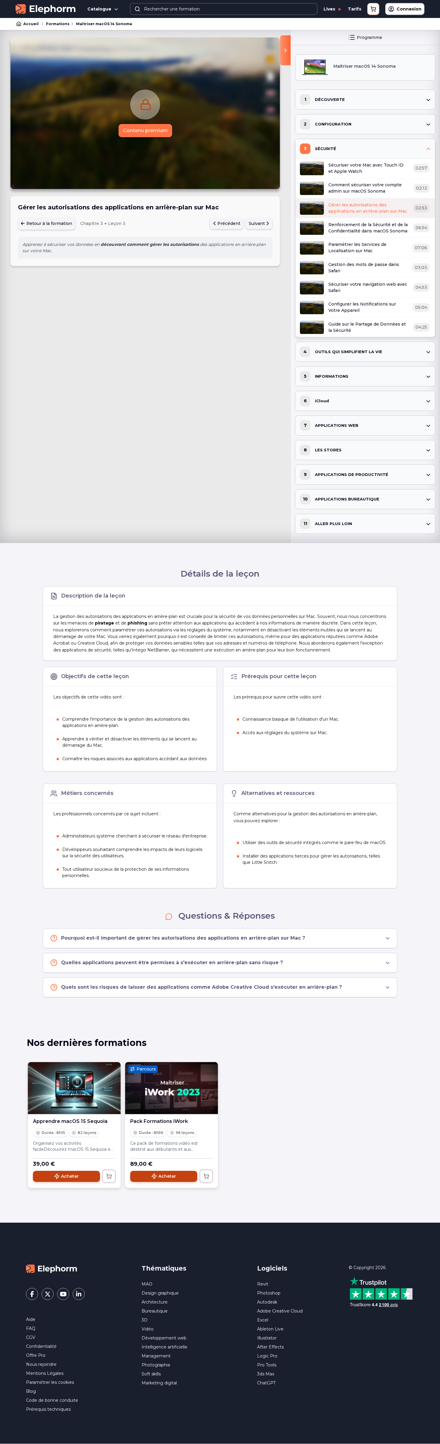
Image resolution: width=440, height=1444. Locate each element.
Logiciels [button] (272, 1268)
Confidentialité (41, 1346)
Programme (369, 37)
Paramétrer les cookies (50, 1382)
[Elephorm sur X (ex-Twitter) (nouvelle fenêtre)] (48, 1294)
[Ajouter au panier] (109, 1176)
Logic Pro (267, 1356)
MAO (147, 1284)
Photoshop (268, 1293)
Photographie (156, 1365)
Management (156, 1356)
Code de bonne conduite (52, 1400)
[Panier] (373, 9)
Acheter (70, 1176)
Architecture (155, 1302)
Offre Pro (35, 1355)
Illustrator (267, 1338)
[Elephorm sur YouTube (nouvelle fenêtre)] (63, 1294)
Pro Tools (266, 1365)
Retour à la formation (48, 223)
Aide (30, 1319)
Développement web (164, 1338)
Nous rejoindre (41, 1364)
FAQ (30, 1328)
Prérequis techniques (48, 1409)
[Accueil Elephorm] (51, 1268)
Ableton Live (270, 1329)
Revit (262, 1284)
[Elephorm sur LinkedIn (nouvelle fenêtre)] (79, 1294)
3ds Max (265, 1374)
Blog (31, 1391)
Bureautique (155, 1311)
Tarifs (354, 9)
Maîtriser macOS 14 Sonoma (104, 24)
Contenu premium (145, 130)
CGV (30, 1337)
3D (145, 1320)
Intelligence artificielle (164, 1347)
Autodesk (267, 1302)
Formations (57, 24)
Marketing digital (159, 1383)
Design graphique (160, 1293)
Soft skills (151, 1374)
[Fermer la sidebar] (285, 50)
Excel (262, 1320)
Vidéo (148, 1329)
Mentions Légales (44, 1373)
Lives (330, 9)
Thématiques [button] (164, 1268)
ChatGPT (266, 1383)
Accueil (31, 24)
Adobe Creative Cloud (280, 1311)
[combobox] (224, 9)
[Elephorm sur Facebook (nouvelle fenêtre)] (32, 1294)
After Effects (270, 1347)
